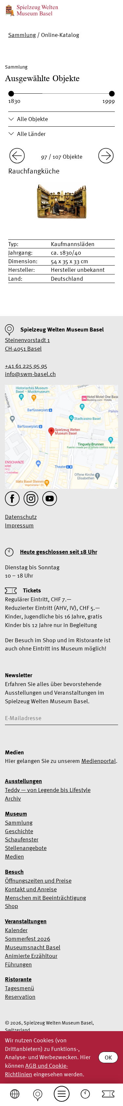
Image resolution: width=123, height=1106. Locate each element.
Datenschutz (21, 516)
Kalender (16, 930)
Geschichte (19, 831)
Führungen (18, 964)
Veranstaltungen (26, 921)
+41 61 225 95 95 (26, 365)
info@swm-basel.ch (30, 373)
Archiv (13, 798)
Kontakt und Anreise (31, 889)
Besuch (14, 872)
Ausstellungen (23, 781)
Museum (16, 814)
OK (108, 1057)
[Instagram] (31, 498)
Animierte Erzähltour (31, 955)
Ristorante (18, 979)
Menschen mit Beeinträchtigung (45, 897)
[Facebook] (12, 498)
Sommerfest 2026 (27, 938)
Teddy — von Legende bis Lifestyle (48, 789)
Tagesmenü (19, 988)
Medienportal (98, 760)
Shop (11, 905)
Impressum (19, 525)
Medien (14, 856)
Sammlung (22, 34)
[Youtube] (49, 498)
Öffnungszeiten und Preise (38, 880)
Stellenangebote (26, 847)
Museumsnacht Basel (32, 947)
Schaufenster (21, 839)
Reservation (20, 996)
